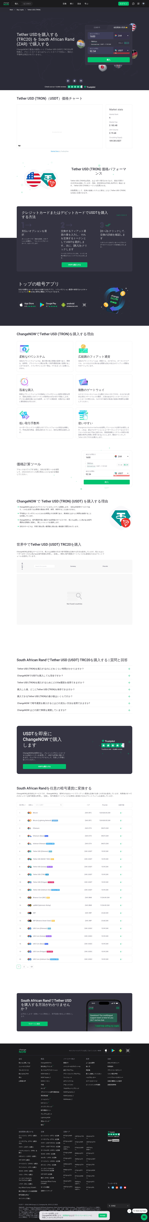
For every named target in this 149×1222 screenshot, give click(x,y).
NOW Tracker (45, 1077)
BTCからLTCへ (90, 1154)
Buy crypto (20, 10)
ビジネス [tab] (27, 4)
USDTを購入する (74, 265)
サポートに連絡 (34, 1024)
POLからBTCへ (90, 1182)
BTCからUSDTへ (67, 1142)
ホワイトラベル (68, 1081)
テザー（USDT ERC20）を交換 (50, 1143)
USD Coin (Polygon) (43, 951)
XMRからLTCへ (79, 1160)
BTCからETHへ (67, 1176)
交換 (64, 4)
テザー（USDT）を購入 (26, 1147)
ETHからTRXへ (90, 1177)
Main (11, 10)
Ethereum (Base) (40, 836)
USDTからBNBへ (89, 1148)
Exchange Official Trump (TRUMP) (48, 1182)
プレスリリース (24, 1070)
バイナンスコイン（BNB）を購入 (28, 1151)
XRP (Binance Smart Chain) (43, 921)
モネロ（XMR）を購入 (26, 1171)
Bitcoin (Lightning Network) (45, 820)
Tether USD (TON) (40, 874)
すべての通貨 (45, 1187)
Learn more (121, 215)
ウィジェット (67, 1077)
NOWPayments (68, 1092)
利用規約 (110, 1066)
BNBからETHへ (67, 1171)
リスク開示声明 (112, 1074)
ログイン (123, 4)
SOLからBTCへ (67, 1182)
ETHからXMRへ (67, 1153)
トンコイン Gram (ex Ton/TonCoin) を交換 (47, 1169)
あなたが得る (94, 48)
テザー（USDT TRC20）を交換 (50, 1146)
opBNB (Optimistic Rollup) (42, 905)
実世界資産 (44, 1095)
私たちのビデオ (24, 1074)
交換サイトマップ (46, 1191)
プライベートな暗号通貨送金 (50, 1092)
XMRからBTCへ (67, 1165)
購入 (109, 60)
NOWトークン (45, 1081)
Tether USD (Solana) (42, 867)
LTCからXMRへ (79, 1143)
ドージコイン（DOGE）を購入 (28, 1163)
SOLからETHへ (90, 1137)
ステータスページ (91, 1081)
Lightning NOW (45, 1117)
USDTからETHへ (90, 1143)
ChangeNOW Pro (46, 1063)
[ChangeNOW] (6, 3)
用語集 (88, 1070)
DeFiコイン (44, 1103)
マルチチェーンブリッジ (71, 1088)
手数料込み (94, 41)
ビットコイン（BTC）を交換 (50, 1135)
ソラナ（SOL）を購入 (26, 1184)
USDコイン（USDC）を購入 (27, 1156)
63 (32, 967)
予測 (42, 1084)
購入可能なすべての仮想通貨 (28, 1191)
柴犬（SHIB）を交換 (47, 1178)
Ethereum (36, 828)
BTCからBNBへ (79, 1177)
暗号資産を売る (24, 1195)
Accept (102, 1215)
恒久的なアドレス (46, 1066)
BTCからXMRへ (67, 1136)
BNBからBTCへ (79, 1154)
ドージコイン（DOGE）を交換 (50, 1161)
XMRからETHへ (79, 1165)
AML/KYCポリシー (113, 1063)
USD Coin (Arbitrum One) (45, 959)
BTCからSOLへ (90, 1188)
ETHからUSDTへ (90, 1160)
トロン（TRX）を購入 (26, 1174)
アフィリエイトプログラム (71, 1074)
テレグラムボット (46, 1114)
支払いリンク (45, 1121)
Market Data (60, 151)
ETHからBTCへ (67, 1159)
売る (120, 43)
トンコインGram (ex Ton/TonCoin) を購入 (25, 1179)
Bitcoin (35, 813)
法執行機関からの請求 (115, 1081)
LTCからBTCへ (79, 1171)
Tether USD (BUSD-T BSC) (43, 859)
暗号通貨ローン (46, 1110)
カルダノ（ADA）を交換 (48, 1157)
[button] (121, 35)
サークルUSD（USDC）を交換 (50, 1150)
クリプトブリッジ (46, 1106)
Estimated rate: (95, 44)
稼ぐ (72, 4)
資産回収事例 (112, 1084)
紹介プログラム (68, 1070)
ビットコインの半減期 (93, 1084)
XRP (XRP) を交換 (46, 1174)
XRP (34, 913)
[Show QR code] (84, 305)
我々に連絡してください (94, 1074)
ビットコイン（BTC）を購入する (28, 1136)
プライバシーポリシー (115, 1070)
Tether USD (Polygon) (43, 882)
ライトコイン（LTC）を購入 (28, 1167)
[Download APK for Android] (69, 305)
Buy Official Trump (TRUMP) (27, 1187)
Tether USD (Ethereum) (42, 851)
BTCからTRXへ (90, 1165)
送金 (79, 4)
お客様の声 (22, 1081)
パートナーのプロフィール (71, 1066)
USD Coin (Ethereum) (41, 928)
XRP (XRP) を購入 (24, 1160)
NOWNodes (67, 1099)
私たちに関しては (24, 1063)
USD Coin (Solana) (42, 936)
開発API (66, 1063)
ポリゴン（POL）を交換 (48, 1165)
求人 (20, 1077)
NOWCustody (67, 1095)
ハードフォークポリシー (115, 1077)
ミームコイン (45, 1099)
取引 (42, 1125)
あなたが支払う (95, 33)
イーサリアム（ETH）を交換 (50, 1139)
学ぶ (86, 4)
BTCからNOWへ (90, 1171)
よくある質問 (90, 1063)
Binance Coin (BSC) (41, 897)
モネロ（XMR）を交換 (48, 1154)
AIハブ (43, 1088)
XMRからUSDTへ (78, 1182)
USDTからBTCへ (67, 1188)
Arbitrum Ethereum (43, 844)
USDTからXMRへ (66, 1148)
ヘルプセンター (91, 1077)
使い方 (88, 1066)
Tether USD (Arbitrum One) (46, 890)
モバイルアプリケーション (49, 1070)
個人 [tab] (16, 4)
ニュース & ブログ (24, 1066)
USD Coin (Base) (40, 944)
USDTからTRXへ (79, 1137)
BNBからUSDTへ (78, 1188)
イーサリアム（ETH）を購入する (28, 1142)
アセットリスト (68, 1084)
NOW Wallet (44, 1074)
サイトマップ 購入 (24, 1198)
